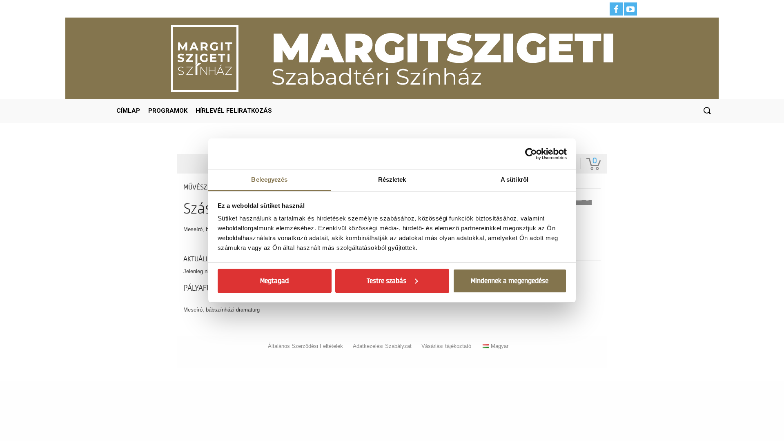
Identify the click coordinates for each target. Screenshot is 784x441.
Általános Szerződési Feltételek (305, 346)
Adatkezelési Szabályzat (382, 346)
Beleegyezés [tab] (269, 179)
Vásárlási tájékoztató (446, 346)
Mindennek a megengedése (509, 281)
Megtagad (274, 281)
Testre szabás (386, 281)
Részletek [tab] (392, 179)
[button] (707, 111)
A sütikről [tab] (514, 179)
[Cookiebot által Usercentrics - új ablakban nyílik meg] (531, 154)
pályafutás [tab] (203, 288)
